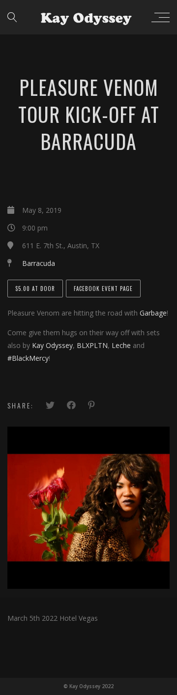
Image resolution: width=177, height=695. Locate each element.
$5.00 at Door (35, 288)
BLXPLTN (92, 345)
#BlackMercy (28, 358)
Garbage (153, 313)
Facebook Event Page (103, 288)
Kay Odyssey (52, 345)
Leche (121, 345)
